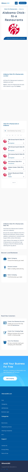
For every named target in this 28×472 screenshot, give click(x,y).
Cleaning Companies (7, 430)
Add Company (10, 378)
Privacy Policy (5, 449)
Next (13, 182)
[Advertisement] (14, 56)
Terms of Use (5, 453)
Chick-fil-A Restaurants (10, 9)
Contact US (4, 445)
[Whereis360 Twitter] (7, 469)
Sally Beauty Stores (7, 426)
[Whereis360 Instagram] (4, 469)
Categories (4, 404)
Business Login (5, 412)
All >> (3, 434)
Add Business (23, 3)
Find (3, 400)
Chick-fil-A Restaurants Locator (15, 38)
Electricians (4, 423)
